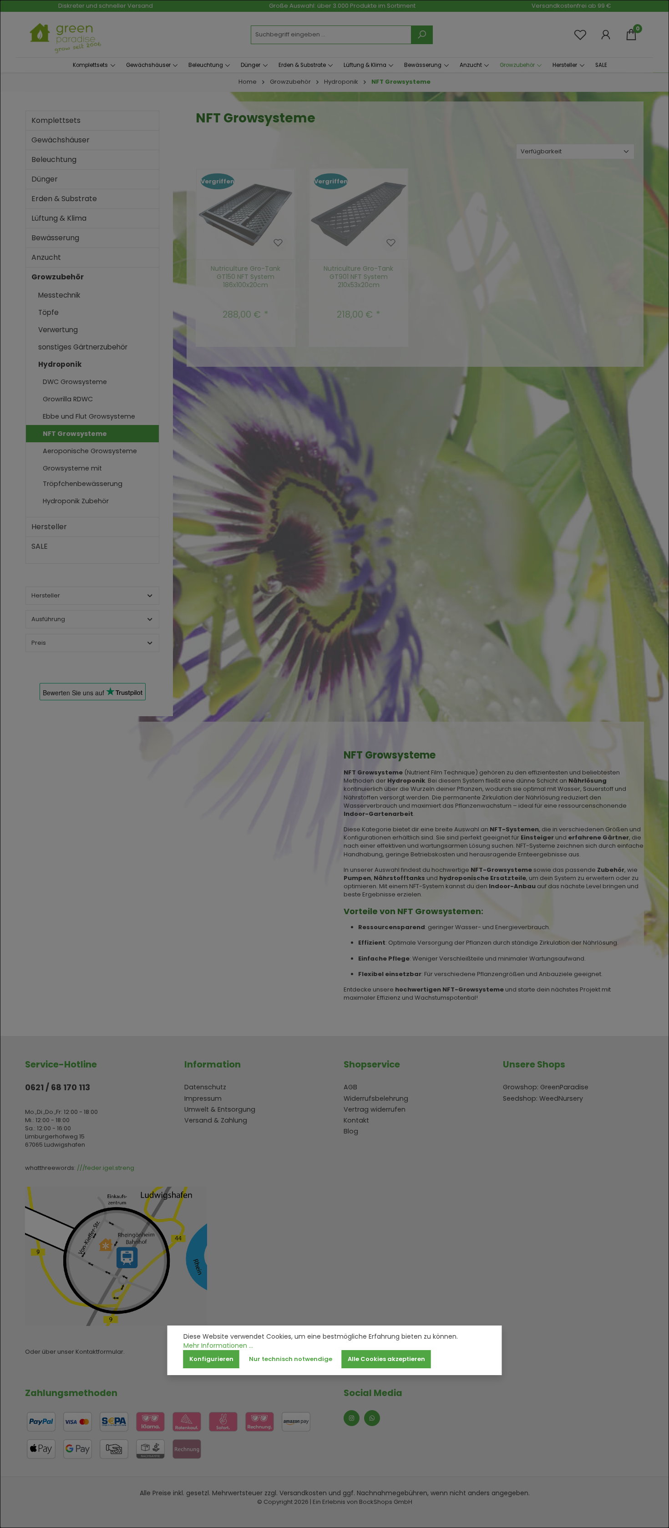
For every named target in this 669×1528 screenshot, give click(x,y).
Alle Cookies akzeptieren (386, 1359)
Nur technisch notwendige (290, 1359)
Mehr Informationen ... (218, 1345)
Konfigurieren (211, 1359)
